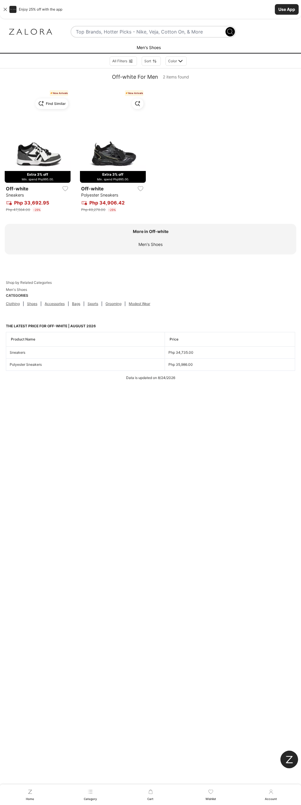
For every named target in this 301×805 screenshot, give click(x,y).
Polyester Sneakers (26, 364)
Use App (286, 9)
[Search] (230, 31)
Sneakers (17, 352)
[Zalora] (30, 32)
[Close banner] (5, 9)
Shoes (32, 303)
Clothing (13, 303)
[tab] (150, 47)
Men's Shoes (150, 244)
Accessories (55, 303)
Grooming (113, 303)
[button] (150, 9)
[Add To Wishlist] (65, 189)
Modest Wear (139, 303)
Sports (93, 303)
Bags (76, 303)
